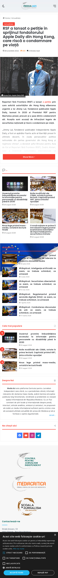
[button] (29, 567)
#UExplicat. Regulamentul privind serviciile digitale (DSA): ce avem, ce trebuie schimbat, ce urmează (37, 297)
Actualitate (16, 18)
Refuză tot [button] (43, 573)
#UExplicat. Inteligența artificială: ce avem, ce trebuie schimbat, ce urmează (37, 271)
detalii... (52, 415)
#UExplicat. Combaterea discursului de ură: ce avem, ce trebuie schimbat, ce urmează (37, 310)
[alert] (29, 555)
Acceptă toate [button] (16, 573)
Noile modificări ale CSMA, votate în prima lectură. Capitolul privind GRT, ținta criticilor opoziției (42, 197)
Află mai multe (18, 549)
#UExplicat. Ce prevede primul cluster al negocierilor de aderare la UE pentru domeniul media (37, 258)
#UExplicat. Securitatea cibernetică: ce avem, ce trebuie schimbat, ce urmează (37, 284)
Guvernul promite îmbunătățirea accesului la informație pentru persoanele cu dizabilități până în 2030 (14, 197)
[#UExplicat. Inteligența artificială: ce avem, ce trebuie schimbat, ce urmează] (9, 272)
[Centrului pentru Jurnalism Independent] (29, 6)
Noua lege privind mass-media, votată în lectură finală (14, 227)
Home (7, 18)
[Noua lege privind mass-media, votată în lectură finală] (15, 216)
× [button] (55, 535)
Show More (28, 157)
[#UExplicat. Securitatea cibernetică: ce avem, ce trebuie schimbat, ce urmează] (9, 285)
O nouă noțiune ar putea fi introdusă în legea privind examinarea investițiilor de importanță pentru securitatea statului (43, 229)
